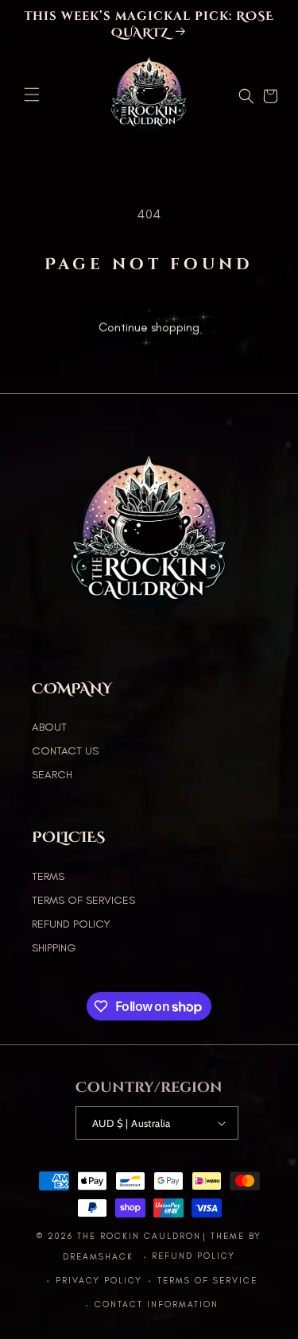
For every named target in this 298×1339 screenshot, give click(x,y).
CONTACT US (65, 751)
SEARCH (52, 774)
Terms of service (207, 1280)
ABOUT (49, 727)
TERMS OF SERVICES (83, 900)
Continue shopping (149, 330)
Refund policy (193, 1256)
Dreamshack (100, 1257)
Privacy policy (99, 1280)
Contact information (157, 1304)
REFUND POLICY (71, 924)
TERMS (48, 876)
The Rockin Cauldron (139, 1236)
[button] (31, 94)
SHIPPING (53, 948)
